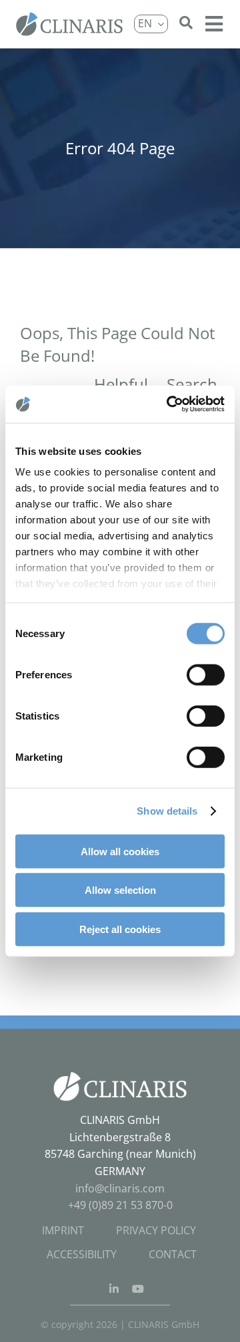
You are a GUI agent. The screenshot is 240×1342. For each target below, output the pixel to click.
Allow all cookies (120, 851)
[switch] (206, 674)
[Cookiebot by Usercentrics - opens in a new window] (169, 404)
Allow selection (120, 890)
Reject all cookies (120, 928)
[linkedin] (114, 1288)
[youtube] (138, 1288)
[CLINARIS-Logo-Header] (69, 17)
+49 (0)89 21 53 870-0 (120, 1205)
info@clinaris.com (120, 1188)
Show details (167, 811)
